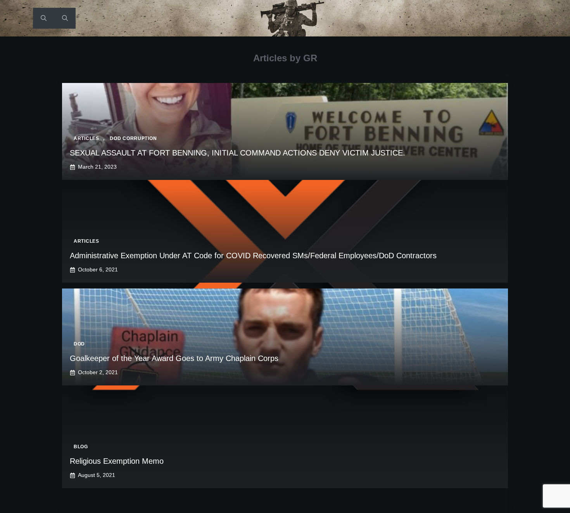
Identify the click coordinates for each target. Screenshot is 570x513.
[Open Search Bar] (43, 18)
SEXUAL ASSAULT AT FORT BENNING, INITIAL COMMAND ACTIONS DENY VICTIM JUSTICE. (237, 153)
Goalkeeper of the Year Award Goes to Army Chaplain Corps (174, 358)
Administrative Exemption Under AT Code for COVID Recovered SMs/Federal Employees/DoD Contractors (253, 255)
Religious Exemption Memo (117, 461)
